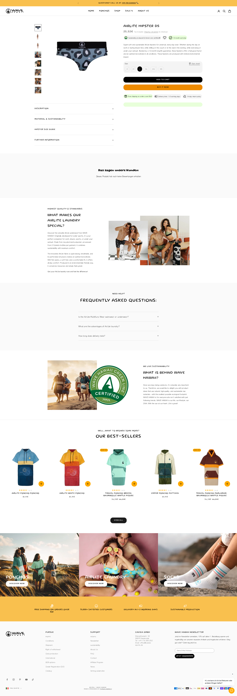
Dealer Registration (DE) (55, 666)
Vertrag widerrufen (97, 670)
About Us (143, 11)
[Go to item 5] (38, 63)
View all (118, 520)
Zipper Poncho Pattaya (165, 493)
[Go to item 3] (38, 45)
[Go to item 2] (38, 36)
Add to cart (163, 79)
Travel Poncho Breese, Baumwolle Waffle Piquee (118, 495)
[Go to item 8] (38, 90)
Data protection (52, 653)
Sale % (129, 11)
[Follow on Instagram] (13, 679)
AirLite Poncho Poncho (25, 493)
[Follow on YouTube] (26, 679)
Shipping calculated (151, 31)
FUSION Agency (106, 689)
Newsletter (94, 640)
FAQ (92, 653)
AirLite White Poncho (72, 493)
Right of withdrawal (53, 649)
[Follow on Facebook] (7, 679)
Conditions (50, 640)
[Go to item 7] (38, 81)
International (50, 658)
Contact (93, 658)
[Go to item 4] (38, 54)
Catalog (49, 670)
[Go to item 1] (38, 27)
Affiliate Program (96, 662)
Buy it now (163, 87)
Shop (117, 11)
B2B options (50, 662)
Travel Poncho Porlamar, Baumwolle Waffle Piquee (211, 495)
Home (91, 11)
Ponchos (104, 11)
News (92, 666)
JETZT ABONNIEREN (184, 656)
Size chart (196, 63)
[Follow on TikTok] (33, 679)
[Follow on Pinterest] (20, 679)
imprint (48, 636)
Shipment (49, 645)
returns (93, 636)
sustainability (95, 645)
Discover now (17, 583)
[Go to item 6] (38, 72)
